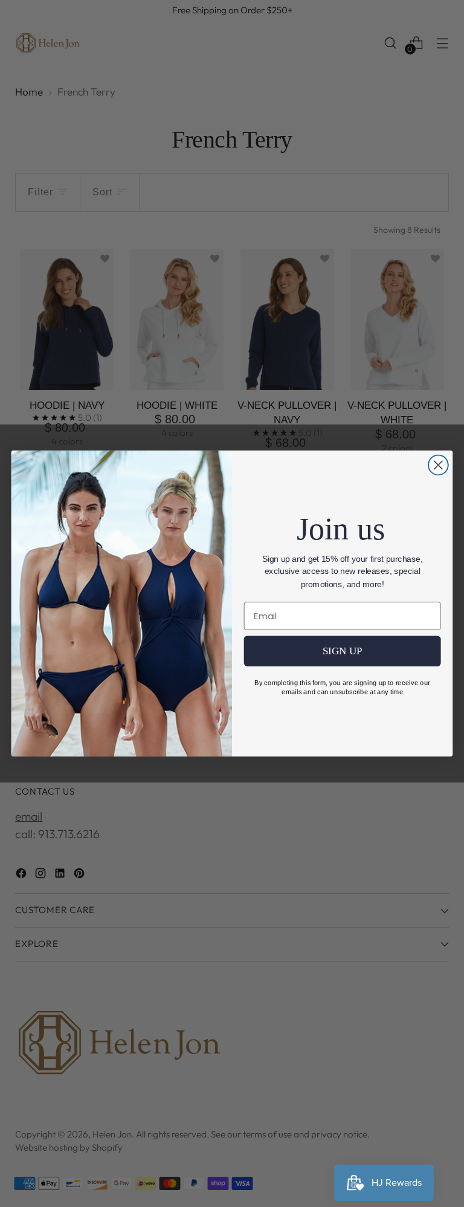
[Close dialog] (438, 465)
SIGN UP (342, 651)
